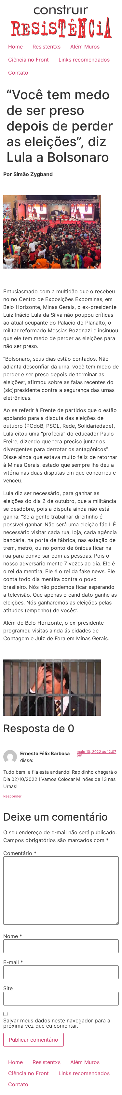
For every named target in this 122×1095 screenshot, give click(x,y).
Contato (18, 72)
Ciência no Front (28, 59)
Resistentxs (47, 46)
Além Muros (85, 46)
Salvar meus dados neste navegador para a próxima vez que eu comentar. (56, 1023)
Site (8, 988)
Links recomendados (84, 59)
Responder (12, 796)
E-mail (13, 962)
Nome (12, 936)
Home (15, 46)
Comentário (19, 853)
